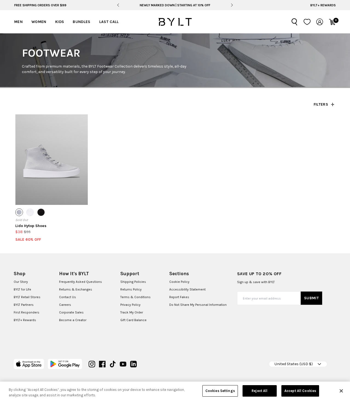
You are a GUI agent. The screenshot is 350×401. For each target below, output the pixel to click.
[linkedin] (133, 364)
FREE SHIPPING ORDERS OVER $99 (40, 5)
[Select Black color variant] (41, 212)
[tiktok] (112, 364)
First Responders (26, 312)
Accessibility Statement (187, 289)
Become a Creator (72, 320)
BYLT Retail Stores (27, 297)
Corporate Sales (71, 312)
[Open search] (294, 21)
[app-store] (29, 364)
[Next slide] (232, 5)
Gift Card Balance (133, 320)
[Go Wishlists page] (307, 22)
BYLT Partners (24, 305)
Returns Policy (131, 289)
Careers (65, 305)
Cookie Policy (179, 282)
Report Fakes (179, 297)
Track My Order (131, 312)
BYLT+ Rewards (323, 5)
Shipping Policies (133, 282)
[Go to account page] (319, 21)
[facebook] (102, 364)
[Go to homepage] (175, 21)
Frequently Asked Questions (80, 282)
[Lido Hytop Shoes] (51, 159)
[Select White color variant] (30, 212)
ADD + (29, 195)
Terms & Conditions (135, 297)
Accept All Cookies (300, 391)
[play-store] (65, 364)
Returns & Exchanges (75, 289)
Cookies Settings (220, 391)
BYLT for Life (22, 289)
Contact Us (67, 297)
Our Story (21, 282)
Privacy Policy (130, 305)
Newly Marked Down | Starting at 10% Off (175, 5)
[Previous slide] (118, 5)
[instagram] (92, 364)
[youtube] (123, 364)
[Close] (341, 391)
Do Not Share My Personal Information (198, 305)
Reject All (259, 391)
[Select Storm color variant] (19, 212)
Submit (311, 298)
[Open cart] (332, 21)
